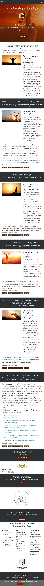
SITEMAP (24, 575)
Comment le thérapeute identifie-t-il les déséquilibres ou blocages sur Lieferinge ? (19, 416)
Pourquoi (4, 167)
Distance (26, 167)
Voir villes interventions (22, 457)
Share (29, 575)
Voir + (22, 482)
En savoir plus (19, 584)
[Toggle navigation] (41, 2)
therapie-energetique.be (20, 577)
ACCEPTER (25, 584)
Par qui (15, 167)
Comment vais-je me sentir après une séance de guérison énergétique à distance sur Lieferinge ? (20, 426)
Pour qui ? (10, 167)
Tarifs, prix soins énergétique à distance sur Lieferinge (19, 440)
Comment (21, 167)
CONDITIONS (16, 575)
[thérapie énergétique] (2, 2)
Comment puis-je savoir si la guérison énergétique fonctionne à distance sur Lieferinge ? (21, 436)
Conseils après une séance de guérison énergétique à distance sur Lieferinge (21, 431)
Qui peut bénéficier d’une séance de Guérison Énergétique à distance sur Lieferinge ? (20, 421)
